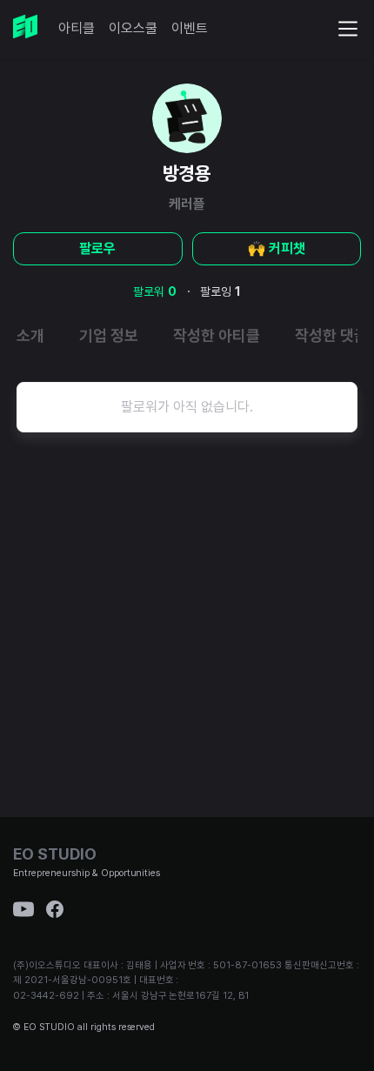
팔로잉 (220, 291)
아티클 (76, 28)
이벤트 (189, 28)
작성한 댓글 (331, 335)
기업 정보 (108, 335)
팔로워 (155, 291)
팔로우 (97, 248)
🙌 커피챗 (276, 248)
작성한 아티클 (216, 335)
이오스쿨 (133, 28)
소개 (30, 335)
